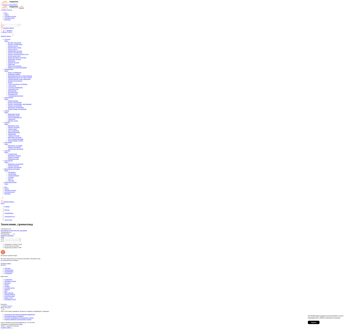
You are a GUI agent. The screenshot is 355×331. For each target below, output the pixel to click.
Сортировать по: (6, 232)
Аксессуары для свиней (15, 149)
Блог (5, 13)
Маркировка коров (14, 132)
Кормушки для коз (14, 114)
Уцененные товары (10, 182)
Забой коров (12, 134)
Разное (10, 82)
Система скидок (9, 18)
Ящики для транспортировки (17, 67)
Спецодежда (12, 86)
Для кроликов (8, 97)
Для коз (6, 111)
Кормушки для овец (14, 155)
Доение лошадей (13, 165)
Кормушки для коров (14, 137)
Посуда (10, 179)
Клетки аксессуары (14, 56)
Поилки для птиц (13, 62)
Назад (6, 41)
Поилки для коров (14, 127)
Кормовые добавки (14, 74)
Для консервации (13, 175)
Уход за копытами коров (15, 139)
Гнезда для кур (12, 49)
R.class (20, 324)
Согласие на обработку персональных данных (19, 318)
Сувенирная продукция (15, 96)
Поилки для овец (13, 157)
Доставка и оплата (10, 16)
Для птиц (7, 39)
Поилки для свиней (14, 147)
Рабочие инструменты (15, 81)
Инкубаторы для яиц (14, 47)
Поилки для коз (13, 121)
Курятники (11, 61)
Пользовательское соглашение (13, 316)
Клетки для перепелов (15, 52)
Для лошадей (8, 160)
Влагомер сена (12, 94)
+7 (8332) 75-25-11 (6, 10)
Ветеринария (12, 91)
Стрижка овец (12, 154)
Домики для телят (13, 135)
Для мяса (11, 177)
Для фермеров (8, 69)
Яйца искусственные (14, 66)
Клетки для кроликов (15, 102)
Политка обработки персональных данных (17, 319)
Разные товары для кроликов (17, 109)
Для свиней (8, 142)
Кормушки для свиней (15, 145)
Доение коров (12, 129)
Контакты (7, 19)
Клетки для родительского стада (18, 54)
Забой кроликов (13, 101)
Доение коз (11, 119)
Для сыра (11, 180)
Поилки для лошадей (14, 167)
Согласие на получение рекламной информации (19, 314)
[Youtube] (3, 309)
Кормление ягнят (13, 159)
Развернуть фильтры (7, 235)
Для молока (11, 172)
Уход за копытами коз (15, 117)
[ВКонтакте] (2, 309)
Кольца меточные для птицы (17, 57)
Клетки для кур (13, 46)
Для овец (7, 150)
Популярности (5, 230)
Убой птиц (11, 64)
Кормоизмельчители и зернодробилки (20, 76)
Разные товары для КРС (15, 140)
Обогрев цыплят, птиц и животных (19, 79)
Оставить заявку (6, 263)
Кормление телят (13, 125)
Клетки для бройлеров (15, 44)
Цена (11, 230)
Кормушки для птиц (14, 59)
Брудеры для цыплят (14, 42)
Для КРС (7, 122)
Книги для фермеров (14, 72)
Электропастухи (13, 89)
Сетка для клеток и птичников (17, 84)
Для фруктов (12, 174)
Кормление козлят (14, 116)
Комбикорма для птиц (15, 51)
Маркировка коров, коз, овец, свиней (20, 77)
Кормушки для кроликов (16, 107)
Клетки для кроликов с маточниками (19, 104)
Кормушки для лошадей (15, 164)
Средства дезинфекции (15, 87)
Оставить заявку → (7, 327)
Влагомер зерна (13, 92)
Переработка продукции (12, 169)
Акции (6, 14)
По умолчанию (22, 230)
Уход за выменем (13, 130)
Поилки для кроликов (15, 106)
